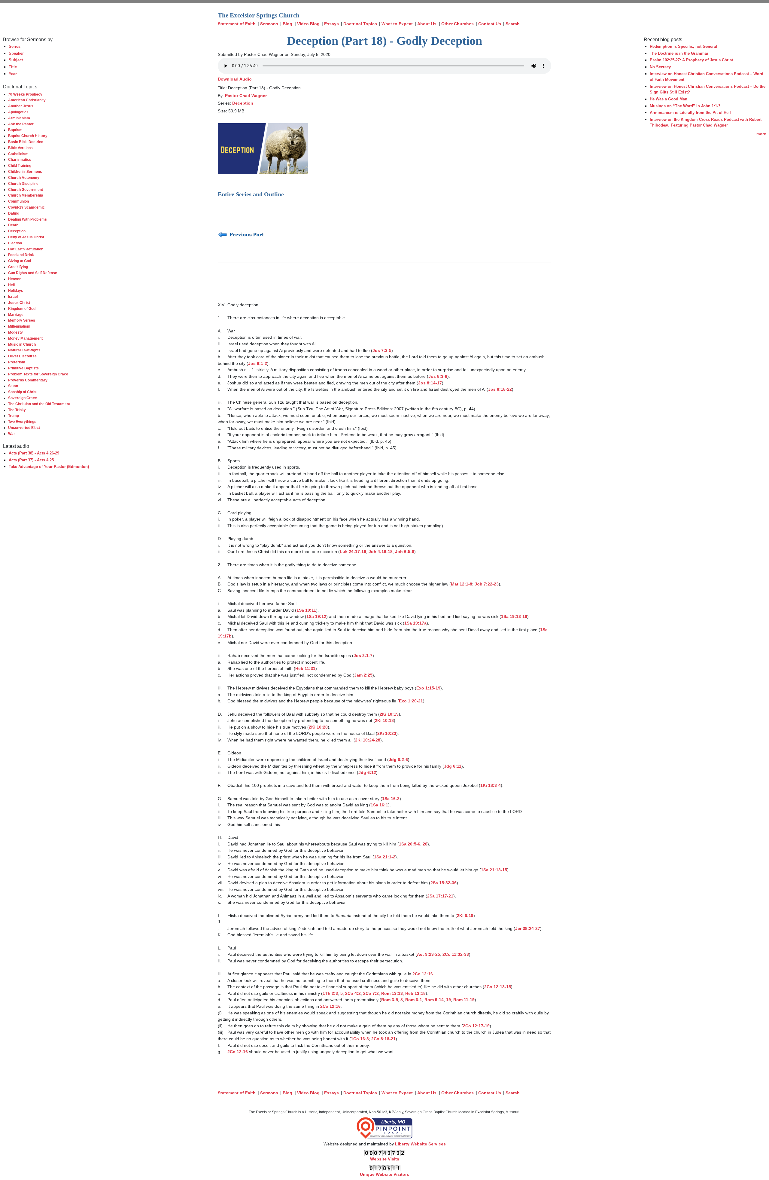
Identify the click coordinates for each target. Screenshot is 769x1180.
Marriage (15, 314)
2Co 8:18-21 (383, 1038)
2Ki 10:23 (386, 733)
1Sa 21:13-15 (494, 869)
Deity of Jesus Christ (26, 237)
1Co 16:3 (360, 1038)
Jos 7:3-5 (381, 350)
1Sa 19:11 (306, 610)
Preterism (16, 362)
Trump (13, 415)
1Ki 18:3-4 (490, 785)
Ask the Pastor (21, 124)
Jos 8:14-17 (430, 383)
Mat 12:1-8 (461, 584)
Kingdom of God (21, 308)
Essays (331, 23)
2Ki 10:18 (384, 720)
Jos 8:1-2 (257, 363)
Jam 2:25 (363, 675)
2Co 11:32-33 (455, 954)
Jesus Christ (19, 302)
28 (425, 844)
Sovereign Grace (22, 398)
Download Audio (235, 79)
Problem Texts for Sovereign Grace (38, 374)
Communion (18, 201)
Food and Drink (21, 255)
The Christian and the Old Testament (39, 404)
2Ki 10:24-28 (367, 740)
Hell (11, 285)
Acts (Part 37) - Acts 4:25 (31, 460)
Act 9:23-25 (428, 954)
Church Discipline (23, 183)
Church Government (25, 189)
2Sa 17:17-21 (440, 896)
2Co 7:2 (371, 993)
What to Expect (397, 23)
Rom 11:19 (464, 999)
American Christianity (27, 100)
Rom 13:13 (392, 993)
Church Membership (25, 195)
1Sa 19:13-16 (514, 616)
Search (513, 23)
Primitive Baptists (23, 368)
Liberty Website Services (420, 1144)
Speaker (16, 53)
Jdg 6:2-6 (398, 759)
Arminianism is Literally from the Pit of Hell (690, 112)
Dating (13, 213)
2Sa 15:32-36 (443, 882)
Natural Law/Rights (24, 350)
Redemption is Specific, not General (683, 46)
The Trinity (17, 410)
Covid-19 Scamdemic (26, 207)
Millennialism (19, 326)
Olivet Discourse (22, 356)
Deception (17, 231)
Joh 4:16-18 (381, 551)
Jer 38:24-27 (527, 928)
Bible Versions (20, 148)
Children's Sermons (25, 171)
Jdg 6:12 (367, 772)
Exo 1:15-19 (428, 688)
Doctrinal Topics (360, 23)
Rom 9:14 (434, 999)
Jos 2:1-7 (363, 655)
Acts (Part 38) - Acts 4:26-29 (34, 453)
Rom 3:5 (389, 999)
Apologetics (18, 112)
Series (14, 46)
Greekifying (18, 267)
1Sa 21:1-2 (384, 856)
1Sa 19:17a (415, 623)
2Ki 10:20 (318, 727)
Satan (13, 386)
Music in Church (22, 344)
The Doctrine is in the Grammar (679, 53)
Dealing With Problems (27, 219)
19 (448, 999)
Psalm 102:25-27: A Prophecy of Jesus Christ (691, 60)
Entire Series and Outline (251, 194)
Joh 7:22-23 (487, 584)
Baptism (15, 130)
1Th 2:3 (330, 993)
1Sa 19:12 (316, 616)
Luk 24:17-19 (353, 551)
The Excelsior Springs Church (258, 15)
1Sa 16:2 (391, 798)
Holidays (15, 290)
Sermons (269, 23)
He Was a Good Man (668, 99)
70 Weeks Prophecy (25, 94)
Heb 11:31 (305, 668)
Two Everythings (22, 421)
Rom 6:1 (413, 999)
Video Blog (308, 23)
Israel (13, 296)
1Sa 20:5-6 (409, 844)
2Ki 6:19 (465, 915)
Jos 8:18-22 (500, 389)
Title (13, 67)
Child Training (19, 165)
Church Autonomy (23, 177)
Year (13, 74)
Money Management (25, 338)
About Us (426, 23)
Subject (16, 60)
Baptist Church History (27, 136)
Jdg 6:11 (452, 766)
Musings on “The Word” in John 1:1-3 (685, 106)
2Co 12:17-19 (476, 1025)
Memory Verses (21, 320)
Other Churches (457, 23)
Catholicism (18, 154)
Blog (287, 23)
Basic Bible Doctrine (25, 142)
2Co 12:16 (422, 973)
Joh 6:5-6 (404, 551)
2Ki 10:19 (389, 714)
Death (13, 225)
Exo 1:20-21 (411, 701)
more (761, 134)
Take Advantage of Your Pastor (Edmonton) (49, 466)
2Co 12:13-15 (497, 986)
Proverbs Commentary (27, 380)
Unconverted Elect (24, 428)
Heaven (14, 279)
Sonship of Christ (23, 392)
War (11, 434)
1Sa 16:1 (379, 804)
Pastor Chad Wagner (246, 95)
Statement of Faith (237, 23)
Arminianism (19, 118)
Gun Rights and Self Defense (32, 273)
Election (15, 243)
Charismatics (19, 159)
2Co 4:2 (353, 993)
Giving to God (19, 261)
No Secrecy (660, 67)
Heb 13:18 (415, 993)
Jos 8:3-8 (437, 376)
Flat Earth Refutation (25, 249)
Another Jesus (20, 106)
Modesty (15, 332)
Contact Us (489, 23)
